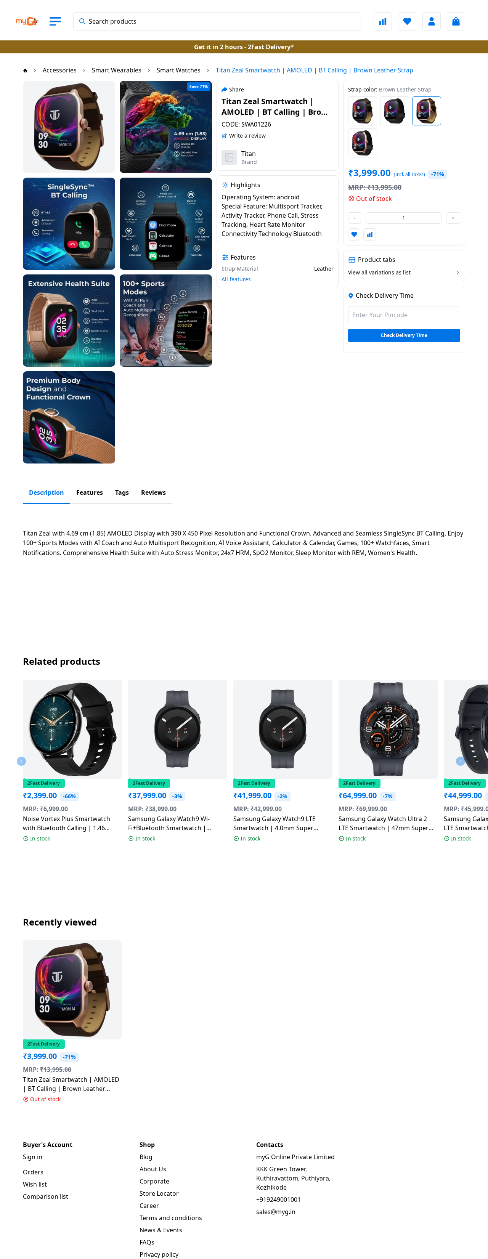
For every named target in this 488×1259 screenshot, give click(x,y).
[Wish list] (407, 21)
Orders (33, 1172)
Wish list (35, 1184)
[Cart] (456, 21)
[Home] (25, 70)
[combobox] (217, 21)
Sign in (32, 1157)
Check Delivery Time (404, 335)
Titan (248, 153)
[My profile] (431, 21)
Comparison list (45, 1196)
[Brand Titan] (229, 157)
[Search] (82, 21)
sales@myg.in (275, 1212)
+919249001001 (278, 1199)
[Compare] (383, 21)
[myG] (27, 21)
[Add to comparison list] (369, 234)
